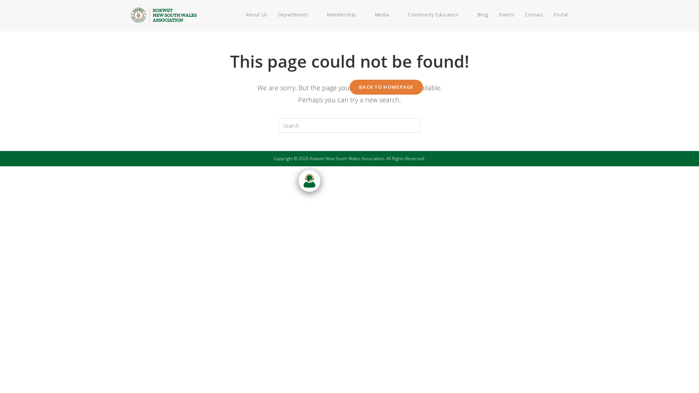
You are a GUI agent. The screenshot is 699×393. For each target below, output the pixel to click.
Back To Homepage (386, 87)
